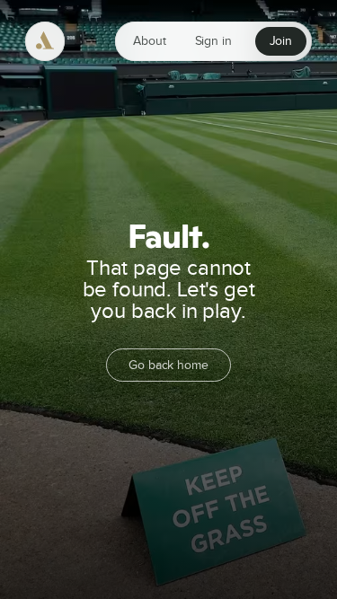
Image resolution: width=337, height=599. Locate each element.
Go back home (168, 364)
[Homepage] (45, 41)
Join (281, 41)
